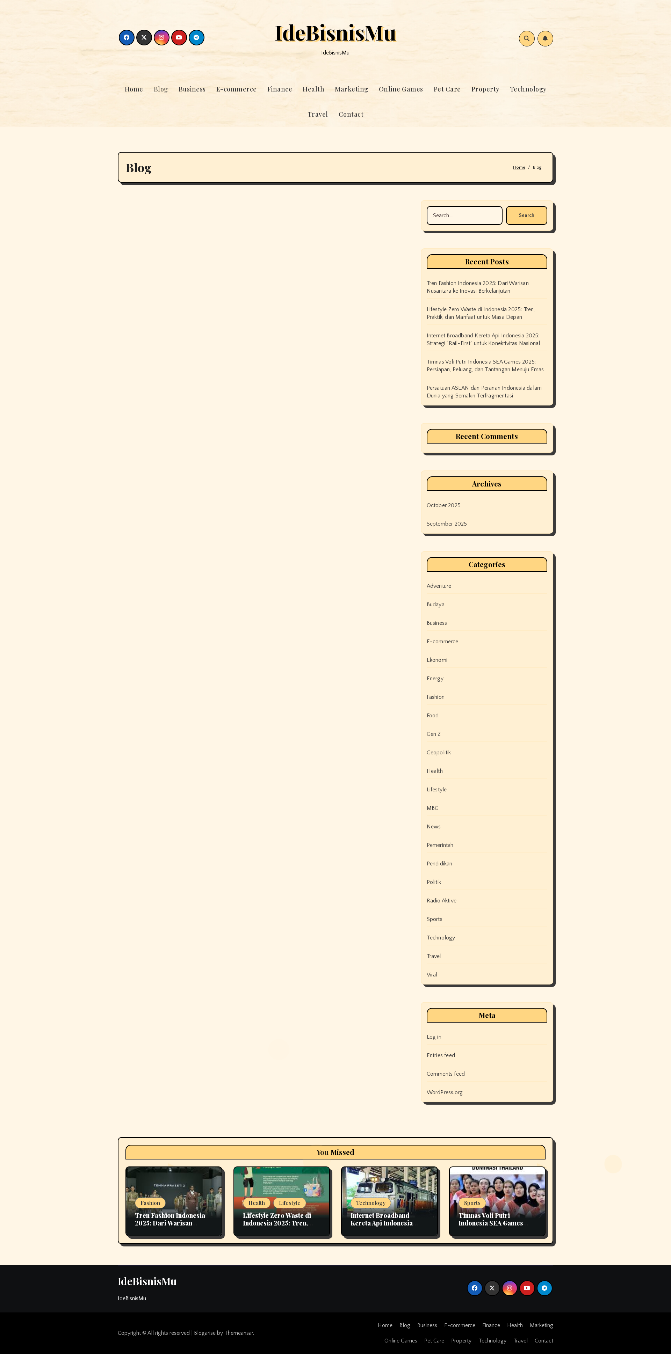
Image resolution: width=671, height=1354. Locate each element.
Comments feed (446, 1074)
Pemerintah (440, 845)
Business (192, 89)
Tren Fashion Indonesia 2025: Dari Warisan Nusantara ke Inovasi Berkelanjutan (170, 1226)
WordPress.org (445, 1092)
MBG (433, 808)
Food (433, 715)
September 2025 (447, 524)
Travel (318, 114)
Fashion (436, 697)
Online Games (401, 89)
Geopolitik (439, 752)
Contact (351, 114)
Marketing (351, 89)
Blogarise (205, 1333)
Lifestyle (437, 789)
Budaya (436, 604)
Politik (434, 882)
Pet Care (447, 89)
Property (485, 89)
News (434, 827)
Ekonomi (437, 660)
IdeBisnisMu (335, 32)
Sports (434, 919)
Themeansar (238, 1333)
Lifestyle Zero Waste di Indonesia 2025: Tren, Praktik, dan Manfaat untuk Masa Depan (277, 1226)
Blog (161, 89)
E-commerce (236, 89)
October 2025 (444, 505)
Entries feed (441, 1055)
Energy (435, 678)
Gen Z (434, 734)
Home (134, 89)
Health (313, 89)
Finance (280, 89)
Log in (434, 1037)
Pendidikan (440, 864)
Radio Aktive (441, 901)
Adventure (439, 586)
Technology (528, 89)
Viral (432, 975)
